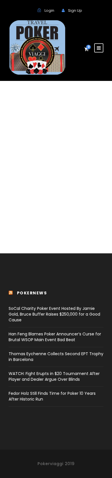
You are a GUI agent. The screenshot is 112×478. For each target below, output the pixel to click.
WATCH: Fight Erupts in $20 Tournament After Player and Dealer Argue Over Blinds (54, 376)
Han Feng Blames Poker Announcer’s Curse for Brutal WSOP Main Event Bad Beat (55, 337)
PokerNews (32, 293)
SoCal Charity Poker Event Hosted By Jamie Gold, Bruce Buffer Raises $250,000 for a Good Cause (54, 314)
